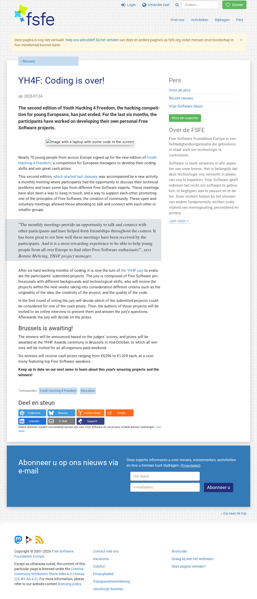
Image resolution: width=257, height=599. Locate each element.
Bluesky (63, 412)
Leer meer (177, 221)
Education (88, 391)
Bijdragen (222, 20)
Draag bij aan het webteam (192, 559)
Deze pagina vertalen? (189, 566)
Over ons (177, 20)
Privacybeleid (103, 574)
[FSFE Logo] (34, 15)
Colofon (99, 566)
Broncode (179, 551)
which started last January (75, 176)
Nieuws (29, 61)
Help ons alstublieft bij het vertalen (92, 40)
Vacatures (101, 559)
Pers (239, 20)
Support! (92, 421)
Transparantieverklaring (111, 581)
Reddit (121, 412)
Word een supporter (185, 118)
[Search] (177, 5)
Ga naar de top (234, 513)
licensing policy (69, 584)
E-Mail (63, 421)
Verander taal (157, 5)
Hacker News (92, 412)
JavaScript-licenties (108, 589)
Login (130, 5)
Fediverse (34, 412)
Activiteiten (199, 20)
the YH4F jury (132, 270)
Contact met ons (106, 551)
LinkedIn (34, 421)
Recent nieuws (181, 98)
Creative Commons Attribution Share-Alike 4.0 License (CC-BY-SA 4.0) (49, 574)
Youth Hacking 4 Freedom (58, 391)
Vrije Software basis (186, 106)
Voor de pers (179, 90)
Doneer (236, 5)
